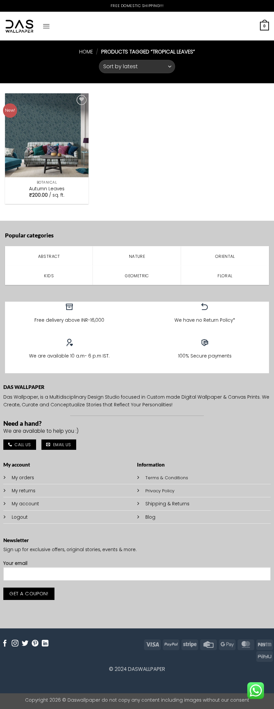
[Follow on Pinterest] (35, 643)
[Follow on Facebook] (5, 643)
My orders (23, 478)
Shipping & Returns (167, 504)
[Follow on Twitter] (25, 643)
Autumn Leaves (46, 189)
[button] (46, 26)
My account (25, 504)
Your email (15, 563)
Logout (20, 517)
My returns (23, 491)
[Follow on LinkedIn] (45, 643)
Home (86, 51)
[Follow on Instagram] (15, 643)
